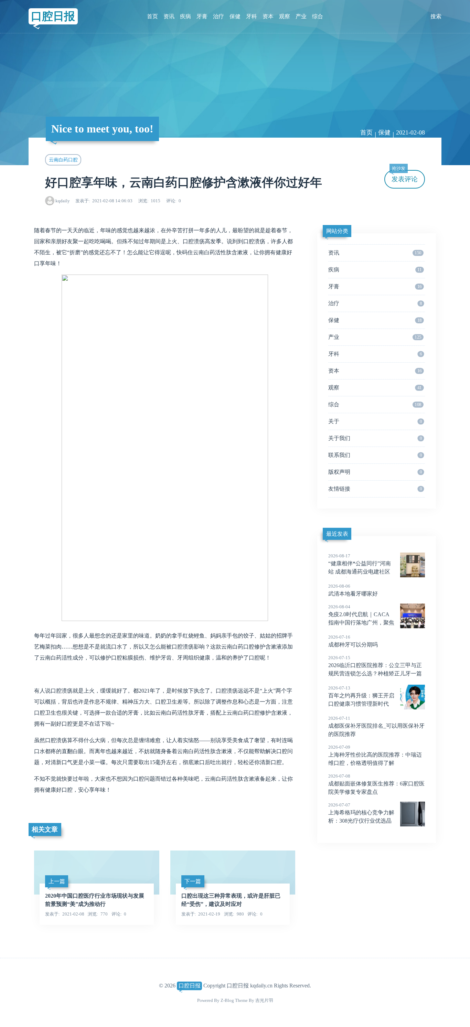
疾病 (185, 16)
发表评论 (405, 176)
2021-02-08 (410, 132)
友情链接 (375, 489)
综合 (317, 16)
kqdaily (62, 200)
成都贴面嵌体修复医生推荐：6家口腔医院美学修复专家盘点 (376, 784)
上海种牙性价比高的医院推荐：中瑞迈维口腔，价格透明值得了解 (375, 755)
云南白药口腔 (63, 159)
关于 (375, 421)
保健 (235, 16)
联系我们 (375, 455)
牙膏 (201, 16)
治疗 (218, 16)
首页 (152, 16)
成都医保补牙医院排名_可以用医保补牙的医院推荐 (376, 726)
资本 (268, 16)
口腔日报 (53, 16)
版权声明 (375, 472)
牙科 (251, 16)
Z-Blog (227, 1000)
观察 (284, 16)
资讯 (168, 16)
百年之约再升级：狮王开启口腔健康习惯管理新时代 (361, 696)
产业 (301, 16)
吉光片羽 (264, 1000)
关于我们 (375, 438)
